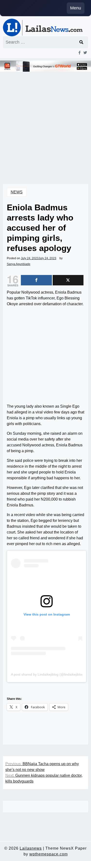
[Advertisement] (45, 121)
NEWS (17, 192)
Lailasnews (31, 848)
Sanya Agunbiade (18, 264)
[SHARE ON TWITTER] (68, 280)
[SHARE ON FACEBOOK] (36, 280)
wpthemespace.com (48, 854)
